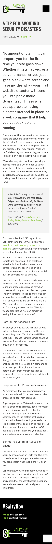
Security (26, 36)
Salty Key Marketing (14, 8)
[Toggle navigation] (46, 8)
